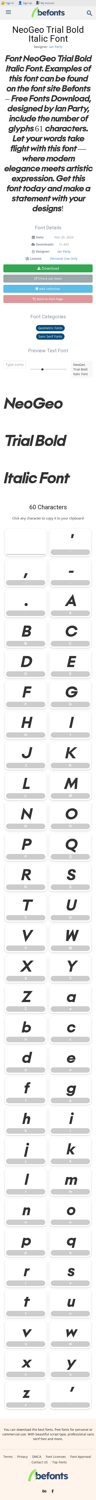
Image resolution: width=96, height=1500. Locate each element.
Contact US (39, 1462)
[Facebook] (53, 1491)
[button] (89, 14)
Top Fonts (59, 1462)
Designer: (43, 251)
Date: (40, 237)
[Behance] (44, 1491)
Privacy (22, 1457)
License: (36, 258)
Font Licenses (56, 1457)
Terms (8, 1457)
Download (50, 268)
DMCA (36, 1457)
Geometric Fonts (50, 328)
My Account (47, 3)
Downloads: (45, 244)
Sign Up (25, 3)
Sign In (8, 3)
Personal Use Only (63, 258)
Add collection (49, 289)
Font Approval (80, 1457)
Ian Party (55, 47)
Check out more (50, 278)
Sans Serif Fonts (50, 336)
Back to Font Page (50, 299)
